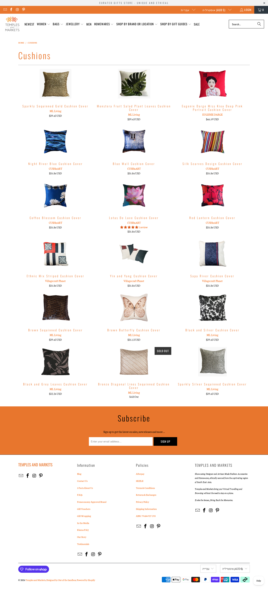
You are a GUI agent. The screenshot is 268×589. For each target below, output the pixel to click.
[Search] (259, 24)
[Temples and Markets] (12, 24)
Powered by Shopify (86, 580)
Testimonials (83, 544)
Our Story (81, 536)
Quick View (55, 92)
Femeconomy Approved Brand (91, 501)
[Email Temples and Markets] (5, 10)
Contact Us (82, 480)
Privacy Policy (142, 501)
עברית (185, 10)
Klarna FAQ (82, 529)
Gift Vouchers (83, 508)
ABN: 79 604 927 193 (146, 515)
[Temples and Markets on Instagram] (17, 10)
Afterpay (140, 473)
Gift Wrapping (84, 515)
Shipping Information (146, 508)
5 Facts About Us (85, 487)
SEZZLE (139, 480)
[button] (43, 24)
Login (247, 10)
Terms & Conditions (145, 487)
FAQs (79, 494)
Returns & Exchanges (146, 494)
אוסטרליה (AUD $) (214, 10)
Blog (79, 473)
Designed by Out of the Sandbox (61, 580)
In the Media (83, 523)
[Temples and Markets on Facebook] (11, 10)
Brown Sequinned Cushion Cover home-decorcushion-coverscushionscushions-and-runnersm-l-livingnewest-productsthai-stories (55, 307)
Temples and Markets (36, 580)
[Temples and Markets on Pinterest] (24, 10)
